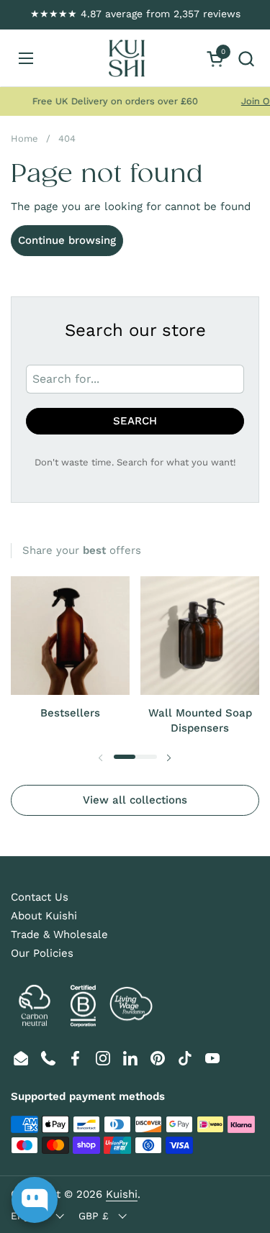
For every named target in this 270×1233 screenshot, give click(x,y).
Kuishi (122, 1194)
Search (135, 420)
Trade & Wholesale (59, 934)
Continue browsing (67, 240)
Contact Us (39, 897)
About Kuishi (44, 915)
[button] (246, 59)
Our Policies (42, 953)
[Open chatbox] (35, 1200)
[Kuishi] (127, 58)
